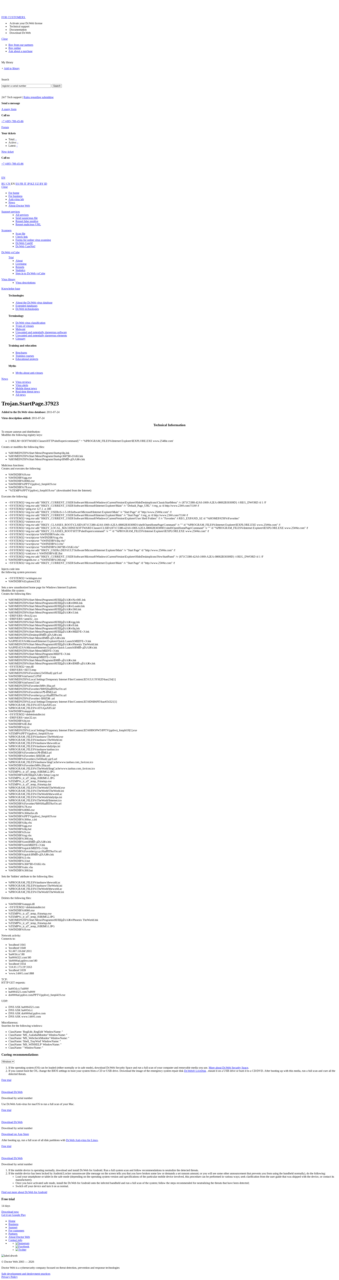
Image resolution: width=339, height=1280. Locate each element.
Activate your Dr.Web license (26, 23)
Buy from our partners (20, 44)
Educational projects (27, 359)
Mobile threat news (26, 388)
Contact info (15, 1240)
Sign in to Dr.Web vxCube (30, 273)
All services (22, 214)
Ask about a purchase (20, 51)
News (11, 202)
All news (21, 394)
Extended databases (26, 305)
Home (11, 1221)
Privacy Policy (9, 1276)
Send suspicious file (27, 218)
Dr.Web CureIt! (24, 243)
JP (28, 183)
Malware (20, 329)
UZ (37, 183)
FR (22, 183)
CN (8, 183)
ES (18, 183)
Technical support (19, 26)
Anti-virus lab (16, 199)
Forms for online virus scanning (33, 239)
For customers (16, 1230)
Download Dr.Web (20, 32)
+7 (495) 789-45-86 (12, 121)
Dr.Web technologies (27, 308)
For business (15, 196)
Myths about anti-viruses (29, 372)
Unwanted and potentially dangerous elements (41, 335)
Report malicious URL (28, 224)
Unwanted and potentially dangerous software (41, 332)
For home (13, 192)
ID (45, 183)
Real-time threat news (28, 391)
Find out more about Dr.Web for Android (24, 1192)
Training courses (25, 355)
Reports (20, 267)
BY (42, 183)
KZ (32, 183)
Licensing (21, 263)
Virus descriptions (25, 282)
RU (3, 183)
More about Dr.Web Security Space (228, 1067)
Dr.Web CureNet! (25, 246)
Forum (5, 127)
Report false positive (27, 221)
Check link (22, 236)
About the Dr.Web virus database (34, 302)
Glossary (20, 338)
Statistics (20, 270)
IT (25, 183)
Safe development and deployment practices (25, 1273)
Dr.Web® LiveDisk (195, 1070)
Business (13, 1224)
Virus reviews (23, 382)
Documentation (18, 29)
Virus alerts (22, 385)
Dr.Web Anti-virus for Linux (82, 1140)
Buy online (14, 48)
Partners (12, 1233)
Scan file (20, 233)
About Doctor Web (19, 205)
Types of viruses (25, 325)
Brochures (21, 352)
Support (12, 1227)
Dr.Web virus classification (30, 322)
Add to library (12, 68)
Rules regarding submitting (38, 97)
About (19, 260)
